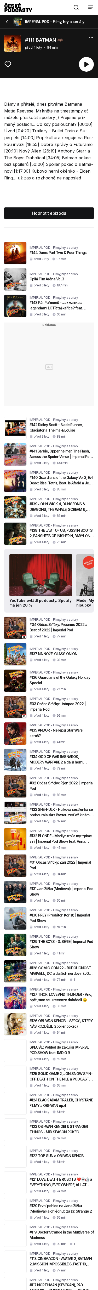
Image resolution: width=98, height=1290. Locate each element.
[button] (76, 7)
